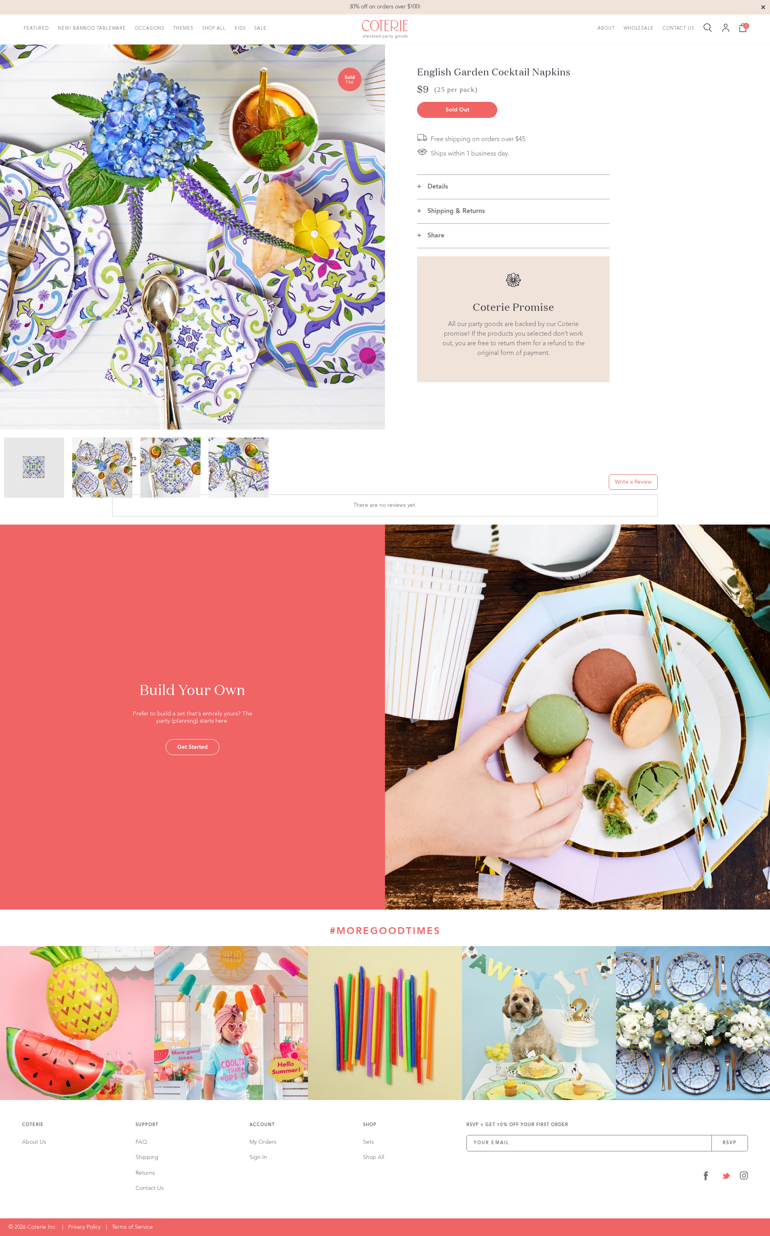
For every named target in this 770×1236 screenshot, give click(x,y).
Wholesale (639, 28)
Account (262, 1125)
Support (147, 1125)
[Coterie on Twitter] (726, 1177)
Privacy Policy (84, 1227)
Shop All (214, 28)
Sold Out (457, 110)
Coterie (33, 1125)
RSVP (730, 1143)
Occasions (149, 28)
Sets (368, 1142)
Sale (260, 28)
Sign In (258, 1157)
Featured (36, 28)
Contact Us (678, 28)
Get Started (192, 747)
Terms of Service (132, 1227)
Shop (370, 1125)
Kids (240, 28)
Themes (183, 28)
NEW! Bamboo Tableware (92, 28)
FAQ (141, 1142)
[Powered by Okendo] (148, 485)
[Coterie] (385, 29)
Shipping (147, 1157)
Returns (145, 1173)
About (606, 28)
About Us (34, 1142)
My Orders (262, 1142)
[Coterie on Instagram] (744, 1177)
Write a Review (633, 482)
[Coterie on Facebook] (706, 1177)
